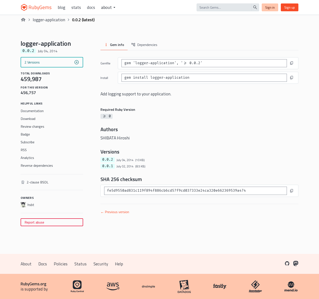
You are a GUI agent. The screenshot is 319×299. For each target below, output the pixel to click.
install (104, 77)
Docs (91, 7)
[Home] (23, 19)
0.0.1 (107, 166)
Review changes (32, 126)
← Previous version (114, 211)
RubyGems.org (33, 284)
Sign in (270, 7)
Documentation (32, 110)
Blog (61, 7)
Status (80, 264)
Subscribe (28, 142)
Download (28, 118)
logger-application (49, 19)
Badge (25, 134)
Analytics (27, 157)
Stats (76, 7)
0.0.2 (107, 159)
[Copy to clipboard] (292, 63)
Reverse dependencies (37, 165)
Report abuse (34, 222)
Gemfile (105, 63)
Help (119, 264)
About (26, 264)
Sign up (289, 7)
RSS (24, 149)
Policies (60, 264)
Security (101, 264)
